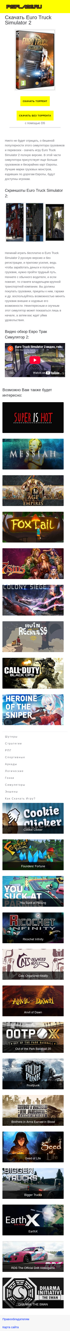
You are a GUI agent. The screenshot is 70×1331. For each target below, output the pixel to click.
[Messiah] (33, 454)
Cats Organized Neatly (33, 975)
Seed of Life (33, 1158)
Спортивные (15, 757)
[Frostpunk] (33, 1074)
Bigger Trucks (33, 1194)
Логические (14, 771)
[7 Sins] (33, 563)
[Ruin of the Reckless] (33, 636)
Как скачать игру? (20, 798)
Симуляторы (15, 784)
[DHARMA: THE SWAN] (33, 1293)
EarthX (33, 1231)
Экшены (11, 791)
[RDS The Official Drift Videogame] (33, 1256)
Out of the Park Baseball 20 (33, 1048)
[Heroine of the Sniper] (33, 709)
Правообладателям (15, 1319)
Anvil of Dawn (33, 1012)
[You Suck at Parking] (33, 891)
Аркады (11, 764)
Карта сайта (10, 1327)
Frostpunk (33, 1085)
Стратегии (13, 743)
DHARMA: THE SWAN (33, 1304)
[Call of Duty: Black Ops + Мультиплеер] (33, 673)
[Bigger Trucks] (33, 1183)
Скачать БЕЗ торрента (35, 115)
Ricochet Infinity (33, 939)
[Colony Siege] (33, 600)
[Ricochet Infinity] (33, 927)
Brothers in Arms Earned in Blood (33, 1121)
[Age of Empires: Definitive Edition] (33, 490)
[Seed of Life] (33, 1147)
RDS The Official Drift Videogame (33, 1267)
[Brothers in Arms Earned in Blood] (33, 1110)
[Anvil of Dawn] (33, 1000)
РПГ (8, 750)
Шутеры (11, 736)
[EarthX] (33, 1220)
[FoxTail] (33, 527)
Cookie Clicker (33, 829)
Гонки (9, 778)
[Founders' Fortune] (33, 854)
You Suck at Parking (33, 902)
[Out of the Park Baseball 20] (33, 1037)
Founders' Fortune (33, 866)
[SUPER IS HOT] (33, 417)
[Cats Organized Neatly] (33, 964)
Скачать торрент (35, 101)
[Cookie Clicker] (33, 818)
